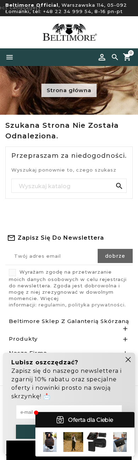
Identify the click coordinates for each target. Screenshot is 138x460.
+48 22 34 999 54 (67, 11)
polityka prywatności (96, 304)
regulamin (52, 304)
